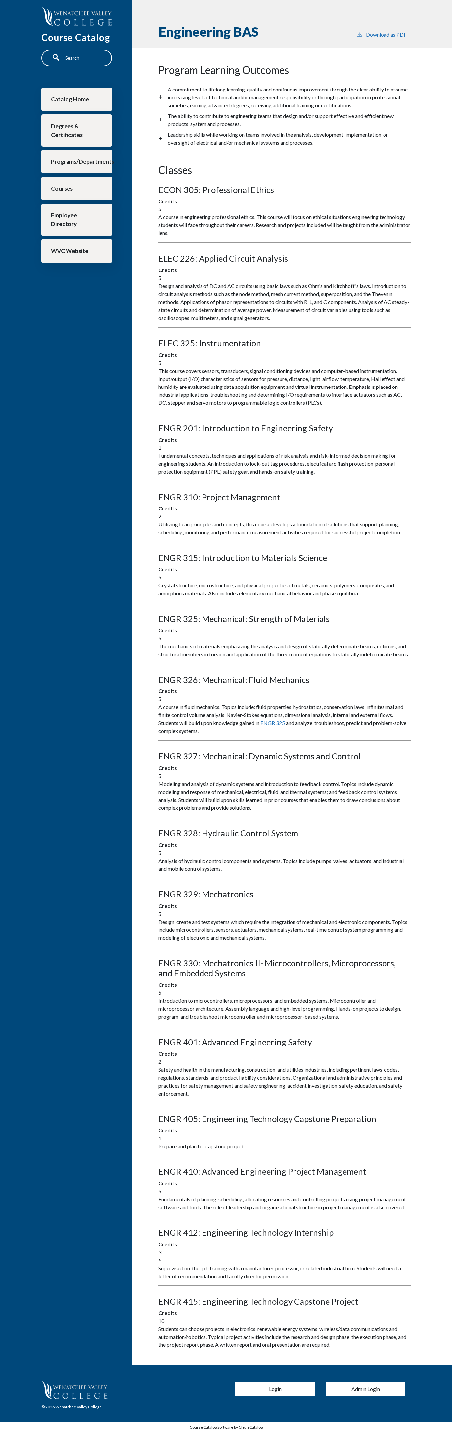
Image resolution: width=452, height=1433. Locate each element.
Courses (62, 188)
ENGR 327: (259, 756)
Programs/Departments (81, 161)
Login (275, 1389)
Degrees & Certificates (67, 130)
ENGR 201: (245, 428)
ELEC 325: (209, 343)
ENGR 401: (235, 1042)
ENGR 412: (246, 1232)
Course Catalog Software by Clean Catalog (226, 1427)
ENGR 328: (228, 833)
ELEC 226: (223, 258)
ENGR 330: (277, 968)
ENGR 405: (267, 1119)
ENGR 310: (219, 497)
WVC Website (69, 250)
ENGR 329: (205, 894)
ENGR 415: (258, 1301)
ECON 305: (216, 190)
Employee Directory (64, 219)
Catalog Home (70, 99)
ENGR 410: (262, 1171)
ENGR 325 (272, 723)
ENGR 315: (242, 558)
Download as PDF (386, 34)
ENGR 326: (233, 680)
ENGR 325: (244, 619)
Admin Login (365, 1389)
